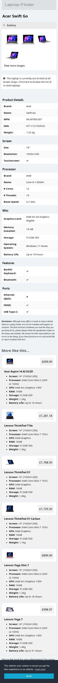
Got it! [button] (29, 676)
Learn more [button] (40, 669)
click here (21, 339)
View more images (14, 65)
